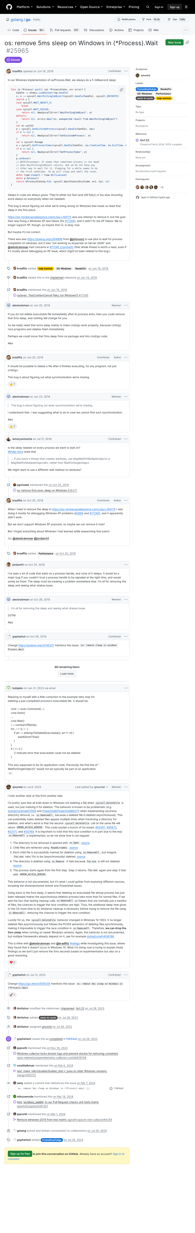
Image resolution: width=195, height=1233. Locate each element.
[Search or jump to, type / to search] (147, 7)
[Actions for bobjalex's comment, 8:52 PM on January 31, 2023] (126, 688)
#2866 (79, 513)
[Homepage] (9, 7)
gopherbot (19, 636)
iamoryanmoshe (22, 438)
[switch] (12, 384)
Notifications (128, 19)
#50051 (100, 827)
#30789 (29, 831)
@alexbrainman (18, 247)
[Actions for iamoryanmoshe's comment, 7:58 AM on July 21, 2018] (126, 439)
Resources (65, 7)
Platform (23, 7)
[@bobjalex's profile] (8, 688)
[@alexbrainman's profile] (8, 305)
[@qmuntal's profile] (8, 787)
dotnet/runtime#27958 (22, 811)
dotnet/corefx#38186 (100, 936)
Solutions (43, 7)
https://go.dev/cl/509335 (34, 983)
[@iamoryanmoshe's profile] (8, 439)
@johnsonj (77, 239)
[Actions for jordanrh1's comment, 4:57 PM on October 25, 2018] (126, 564)
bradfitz (17, 71)
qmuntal (17, 787)
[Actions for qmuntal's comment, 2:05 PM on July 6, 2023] (126, 787)
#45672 (112, 827)
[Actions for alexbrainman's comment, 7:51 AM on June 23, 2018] (126, 396)
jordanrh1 (18, 564)
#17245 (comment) (62, 247)
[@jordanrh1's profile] (8, 564)
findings (75, 943)
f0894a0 (71, 1038)
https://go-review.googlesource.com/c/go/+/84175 (39, 217)
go (28, 19)
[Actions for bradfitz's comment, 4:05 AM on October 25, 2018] (126, 500)
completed (56, 1038)
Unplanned (57, 277)
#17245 (69, 221)
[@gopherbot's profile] (8, 636)
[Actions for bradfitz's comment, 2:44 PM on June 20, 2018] (126, 357)
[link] (20, 268)
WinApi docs (15, 451)
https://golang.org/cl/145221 (36, 645)
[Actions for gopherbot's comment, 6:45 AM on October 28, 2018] (126, 636)
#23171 (12, 831)
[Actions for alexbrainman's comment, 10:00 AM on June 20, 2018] (126, 305)
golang (17, 19)
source (85, 842)
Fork (153, 19)
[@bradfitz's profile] (8, 70)
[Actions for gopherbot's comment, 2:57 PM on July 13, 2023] (126, 975)
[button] (121, 89)
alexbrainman (20, 305)
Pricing (134, 7)
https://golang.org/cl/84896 (44, 239)
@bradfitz (62, 943)
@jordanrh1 (41, 538)
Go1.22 (80, 1008)
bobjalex (17, 688)
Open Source (90, 7)
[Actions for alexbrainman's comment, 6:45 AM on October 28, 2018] (126, 599)
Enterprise (114, 7)
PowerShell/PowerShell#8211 (60, 811)
